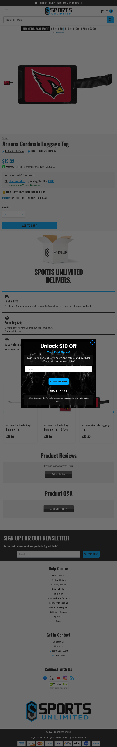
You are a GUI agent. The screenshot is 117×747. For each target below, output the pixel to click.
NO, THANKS (58, 391)
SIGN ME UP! (58, 381)
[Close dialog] (92, 342)
